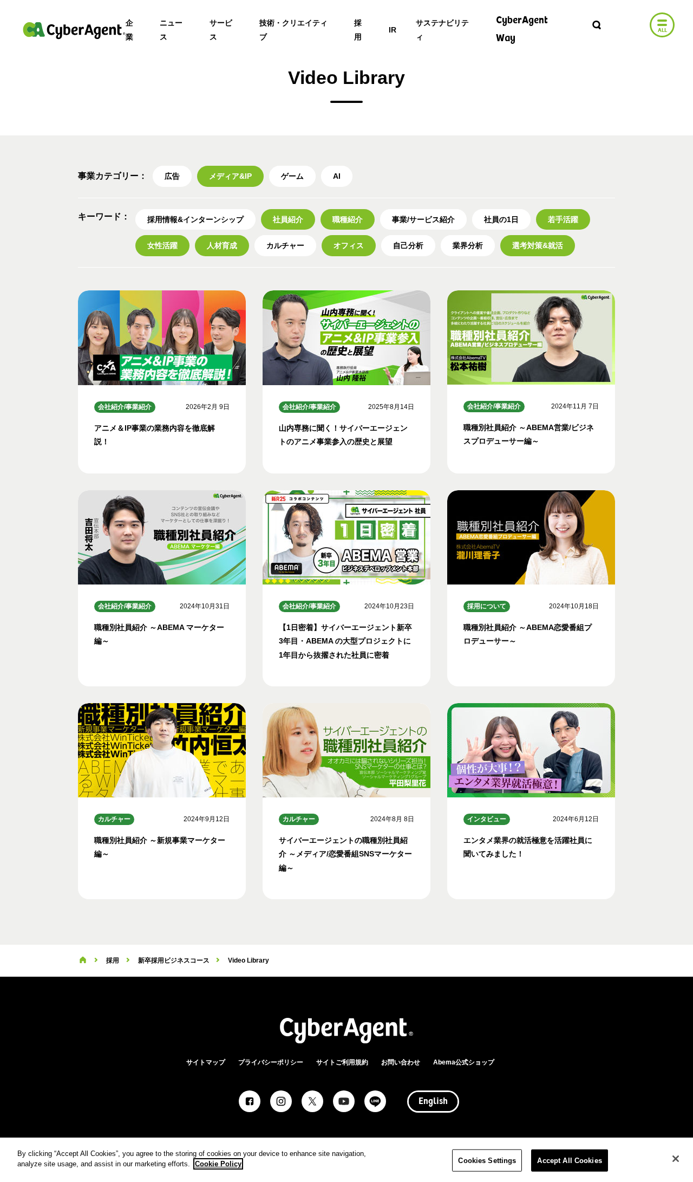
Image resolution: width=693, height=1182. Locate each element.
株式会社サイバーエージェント (74, 30)
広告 (172, 176)
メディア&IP (230, 176)
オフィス (349, 245)
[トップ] (83, 960)
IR (392, 29)
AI (337, 176)
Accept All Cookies (569, 1161)
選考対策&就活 (537, 245)
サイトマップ (205, 1062)
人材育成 (222, 245)
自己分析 (408, 245)
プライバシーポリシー (270, 1062)
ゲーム (292, 176)
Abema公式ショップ (463, 1062)
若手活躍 (563, 219)
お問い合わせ (400, 1062)
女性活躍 (162, 245)
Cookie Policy (218, 1164)
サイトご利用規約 (342, 1062)
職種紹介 (347, 219)
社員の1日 (501, 219)
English (433, 1102)
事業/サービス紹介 (423, 219)
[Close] (676, 1159)
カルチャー (285, 245)
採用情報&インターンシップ (195, 219)
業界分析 (468, 245)
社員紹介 (288, 219)
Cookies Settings (487, 1161)
